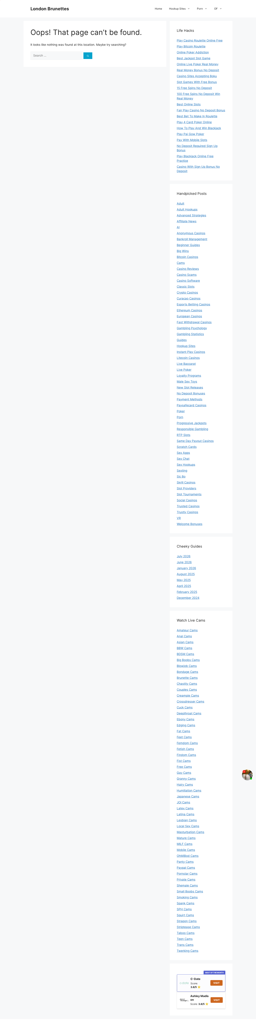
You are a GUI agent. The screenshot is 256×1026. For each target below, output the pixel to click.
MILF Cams (184, 844)
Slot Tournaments (189, 494)
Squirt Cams (185, 915)
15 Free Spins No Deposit (194, 88)
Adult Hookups (187, 209)
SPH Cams (184, 909)
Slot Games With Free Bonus (197, 82)
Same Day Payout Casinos (195, 441)
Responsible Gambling (192, 429)
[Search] (87, 55)
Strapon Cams (187, 921)
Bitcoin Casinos (187, 257)
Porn (200, 8)
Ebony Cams (185, 719)
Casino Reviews (188, 269)
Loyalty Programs (189, 375)
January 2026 (186, 568)
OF (216, 8)
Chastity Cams (187, 683)
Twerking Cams (187, 951)
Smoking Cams (187, 897)
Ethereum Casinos (189, 310)
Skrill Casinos (186, 482)
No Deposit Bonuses (191, 393)
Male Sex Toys (187, 381)
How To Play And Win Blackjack (199, 128)
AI (178, 227)
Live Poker (184, 369)
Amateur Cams (187, 630)
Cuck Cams (185, 707)
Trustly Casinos (187, 512)
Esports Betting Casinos (193, 304)
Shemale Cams (187, 885)
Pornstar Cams (187, 873)
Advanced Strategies (191, 215)
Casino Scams (187, 274)
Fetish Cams (185, 749)
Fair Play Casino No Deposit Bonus (201, 110)
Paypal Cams (186, 867)
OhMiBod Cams (188, 856)
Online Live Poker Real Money (197, 64)
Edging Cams (186, 725)
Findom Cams (186, 755)
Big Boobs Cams (188, 660)
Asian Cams (185, 642)
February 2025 (187, 592)
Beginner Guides (188, 245)
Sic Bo (181, 476)
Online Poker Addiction (193, 52)
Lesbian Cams (187, 820)
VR (179, 518)
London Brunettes (49, 8)
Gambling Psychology (192, 328)
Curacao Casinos (188, 298)
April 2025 (184, 586)
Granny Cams (186, 778)
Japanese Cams (188, 796)
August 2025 (186, 574)
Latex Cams (185, 808)
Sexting (182, 470)
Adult (180, 203)
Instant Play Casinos (191, 352)
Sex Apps (183, 453)
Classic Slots (186, 286)
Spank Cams (185, 903)
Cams (181, 263)
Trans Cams (185, 945)
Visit (216, 982)
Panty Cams (185, 861)
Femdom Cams (187, 743)
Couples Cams (187, 689)
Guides (182, 340)
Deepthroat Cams (189, 713)
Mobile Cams (186, 850)
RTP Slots (183, 435)
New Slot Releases (190, 387)
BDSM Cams (185, 654)
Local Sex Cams (188, 826)
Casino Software (188, 280)
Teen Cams (185, 939)
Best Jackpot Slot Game (193, 58)
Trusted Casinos (188, 506)
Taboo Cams (186, 933)
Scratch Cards (187, 447)
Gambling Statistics (190, 334)
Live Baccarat (186, 364)
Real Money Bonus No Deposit (198, 70)
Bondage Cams (187, 672)
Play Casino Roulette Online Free (200, 40)
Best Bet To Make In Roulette (197, 116)
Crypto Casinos (187, 292)
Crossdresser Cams (190, 701)
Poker (181, 411)
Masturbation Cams (190, 832)
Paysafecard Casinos (191, 405)
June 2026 (184, 562)
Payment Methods (189, 399)
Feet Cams (184, 737)
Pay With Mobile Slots (192, 140)
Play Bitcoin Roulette (191, 46)
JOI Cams (183, 802)
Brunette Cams (187, 678)
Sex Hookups (186, 464)
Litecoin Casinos (188, 358)
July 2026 (184, 556)
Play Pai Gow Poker (190, 134)
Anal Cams (184, 636)
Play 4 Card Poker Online (194, 122)
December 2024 (188, 598)
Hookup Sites (177, 8)
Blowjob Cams (187, 666)
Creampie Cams (188, 695)
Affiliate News (186, 221)
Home (158, 8)
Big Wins (183, 251)
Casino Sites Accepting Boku (197, 76)
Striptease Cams (188, 927)
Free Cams (184, 767)
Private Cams (186, 879)
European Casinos (189, 316)
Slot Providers (186, 488)
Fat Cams (183, 731)
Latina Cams (185, 814)
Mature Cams (186, 838)
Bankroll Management (192, 239)
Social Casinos (187, 500)
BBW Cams (184, 648)
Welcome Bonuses (189, 524)
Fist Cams (184, 761)
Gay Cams (184, 772)
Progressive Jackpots (192, 423)
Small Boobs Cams (190, 891)
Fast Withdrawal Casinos (194, 322)
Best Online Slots (189, 104)
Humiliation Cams (189, 790)
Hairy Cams (185, 784)
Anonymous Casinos (191, 233)
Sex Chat (183, 458)
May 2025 (184, 580)
